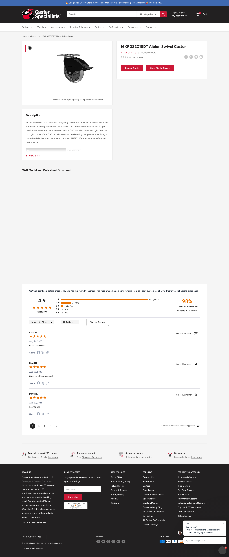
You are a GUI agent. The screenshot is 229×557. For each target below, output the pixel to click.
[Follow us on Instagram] (108, 541)
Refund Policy (117, 486)
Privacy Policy (117, 494)
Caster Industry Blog (152, 507)
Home (24, 36)
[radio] (114, 299)
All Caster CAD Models (154, 520)
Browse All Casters (187, 477)
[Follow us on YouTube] (118, 541)
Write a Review (97, 322)
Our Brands (148, 516)
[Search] (163, 14)
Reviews (115, 503)
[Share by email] (201, 57)
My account (178, 15)
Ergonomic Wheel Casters (190, 507)
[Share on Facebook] (186, 57)
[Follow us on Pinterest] (113, 541)
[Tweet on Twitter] (196, 57)
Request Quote (132, 68)
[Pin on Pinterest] (191, 57)
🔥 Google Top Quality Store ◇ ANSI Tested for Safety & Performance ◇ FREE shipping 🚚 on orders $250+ (115, 3)
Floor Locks (148, 490)
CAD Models (114, 27)
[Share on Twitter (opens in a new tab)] (43, 352)
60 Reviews (45, 312)
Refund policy (184, 516)
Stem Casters (184, 494)
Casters (25, 27)
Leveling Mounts (150, 503)
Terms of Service (119, 490)
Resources (133, 27)
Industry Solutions (78, 27)
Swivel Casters (185, 481)
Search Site (148, 481)
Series (98, 27)
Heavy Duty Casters (187, 498)
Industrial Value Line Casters (191, 503)
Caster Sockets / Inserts (154, 494)
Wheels (40, 27)
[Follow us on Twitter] (103, 541)
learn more (53, 457)
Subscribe (73, 497)
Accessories (57, 27)
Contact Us (151, 27)
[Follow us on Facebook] (98, 541)
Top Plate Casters (186, 490)
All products (35, 36)
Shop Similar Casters (160, 68)
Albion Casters (128, 53)
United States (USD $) (32, 537)
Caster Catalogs (150, 524)
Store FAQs (116, 477)
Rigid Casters (184, 486)
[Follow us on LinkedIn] (123, 541)
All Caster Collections (153, 511)
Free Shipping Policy (121, 481)
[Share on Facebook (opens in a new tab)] (38, 352)
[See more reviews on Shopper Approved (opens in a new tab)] (47, 352)
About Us (115, 498)
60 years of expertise (92, 457)
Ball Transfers (149, 498)
